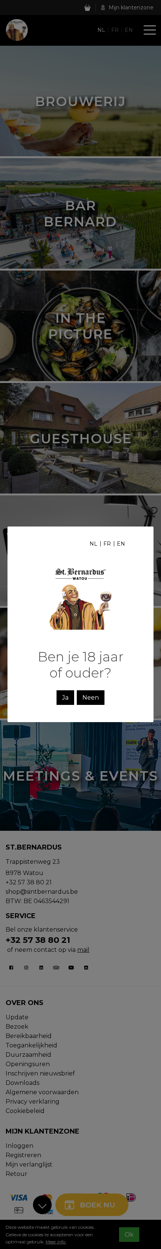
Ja (65, 697)
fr (107, 543)
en (121, 543)
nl (93, 543)
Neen (90, 697)
